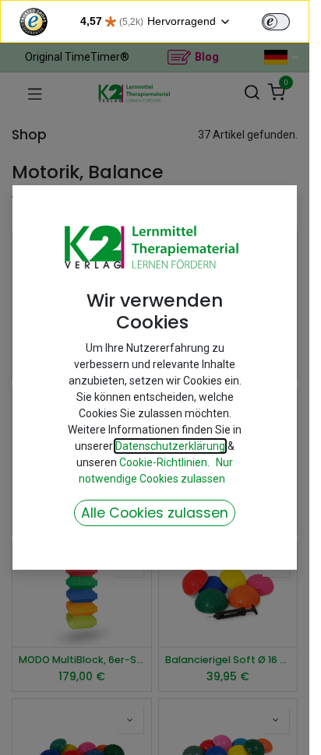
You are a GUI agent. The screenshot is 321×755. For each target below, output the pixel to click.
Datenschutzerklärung (170, 446)
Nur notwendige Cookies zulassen (156, 470)
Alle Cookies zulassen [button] (154, 513)
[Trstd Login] (285, 20)
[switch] (276, 21)
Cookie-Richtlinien (163, 462)
